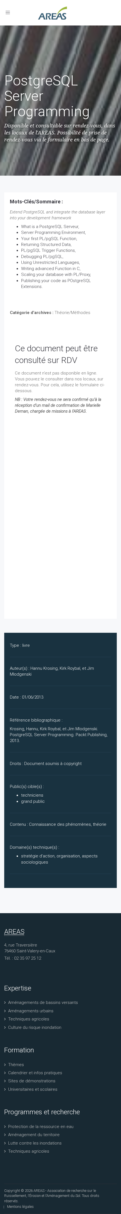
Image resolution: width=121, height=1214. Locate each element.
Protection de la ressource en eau (40, 1126)
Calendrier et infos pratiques (35, 1072)
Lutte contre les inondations (35, 1143)
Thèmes (16, 1064)
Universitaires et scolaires (32, 1089)
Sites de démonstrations (31, 1080)
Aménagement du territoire (34, 1134)
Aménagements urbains (30, 1010)
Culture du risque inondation (34, 1027)
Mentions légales (20, 1206)
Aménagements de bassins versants (43, 1002)
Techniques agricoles (28, 1019)
